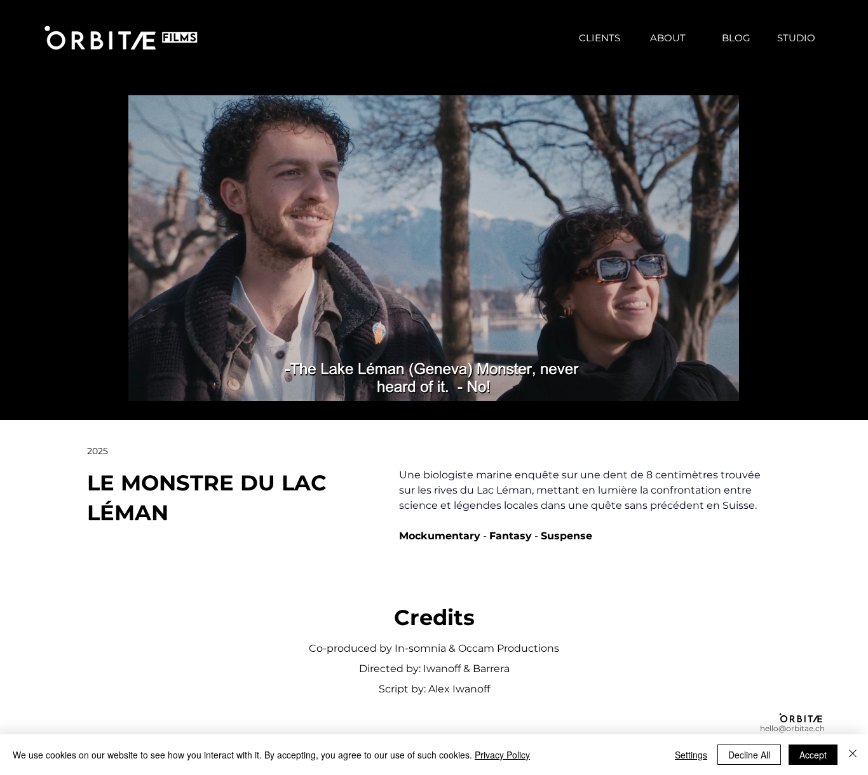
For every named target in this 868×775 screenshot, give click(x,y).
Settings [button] (691, 754)
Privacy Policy (502, 754)
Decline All (749, 754)
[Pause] (125, 402)
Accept (813, 754)
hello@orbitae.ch (792, 728)
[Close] (852, 755)
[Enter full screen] (742, 402)
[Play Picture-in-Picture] (720, 402)
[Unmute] (147, 402)
